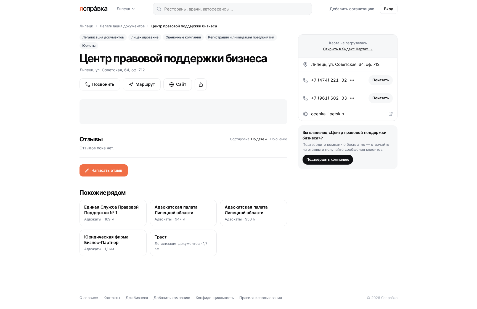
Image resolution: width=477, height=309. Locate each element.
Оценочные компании (183, 37)
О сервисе (89, 297)
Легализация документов (122, 26)
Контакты (112, 297)
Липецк (123, 8)
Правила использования (260, 297)
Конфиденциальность (215, 297)
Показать (380, 80)
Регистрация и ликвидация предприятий (241, 37)
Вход (388, 8)
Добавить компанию (171, 297)
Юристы (89, 45)
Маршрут (145, 84)
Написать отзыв (106, 170)
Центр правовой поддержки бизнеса (184, 26)
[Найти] (159, 8)
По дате (259, 139)
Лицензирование (144, 37)
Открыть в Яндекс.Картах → (348, 49)
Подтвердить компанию (327, 159)
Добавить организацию (352, 8)
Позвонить (103, 84)
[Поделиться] (201, 84)
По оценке (278, 139)
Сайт (181, 84)
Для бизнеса (137, 297)
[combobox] (232, 9)
